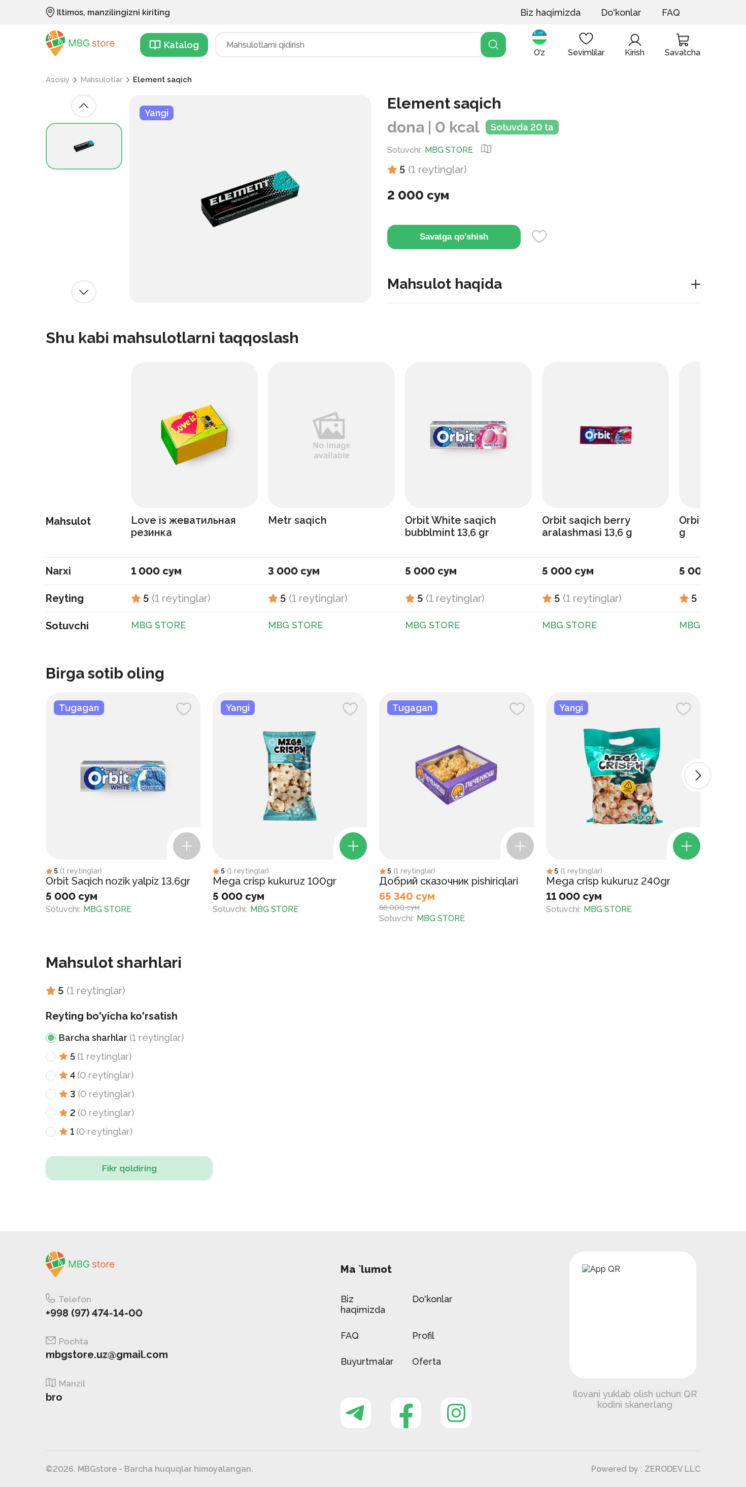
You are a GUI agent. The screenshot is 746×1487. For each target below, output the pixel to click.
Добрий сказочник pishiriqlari (448, 881)
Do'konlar (621, 12)
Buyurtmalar (367, 1361)
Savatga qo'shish (454, 237)
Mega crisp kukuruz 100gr (274, 881)
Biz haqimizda (550, 12)
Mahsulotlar (101, 79)
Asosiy (58, 79)
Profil (423, 1335)
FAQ (671, 12)
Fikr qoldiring (129, 1168)
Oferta (426, 1361)
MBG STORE (449, 150)
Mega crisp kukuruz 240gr (608, 881)
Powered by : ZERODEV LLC (645, 1469)
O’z (539, 52)
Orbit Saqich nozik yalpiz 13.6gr (118, 881)
